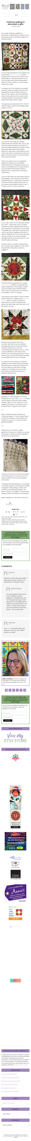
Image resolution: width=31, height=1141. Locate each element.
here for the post (15, 75)
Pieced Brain (15, 6)
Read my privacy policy (20, 1065)
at (9, 574)
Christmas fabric (14, 521)
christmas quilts (23, 521)
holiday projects (19, 522)
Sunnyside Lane (6, 285)
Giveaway (21, 398)
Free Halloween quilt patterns (9, 1084)
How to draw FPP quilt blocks (9, 1074)
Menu (16, 15)
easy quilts (10, 517)
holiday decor (4, 522)
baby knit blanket (12, 520)
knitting (25, 522)
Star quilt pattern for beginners (10, 1091)
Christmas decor (5, 521)
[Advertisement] (15, 958)
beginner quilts (20, 520)
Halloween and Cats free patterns (10, 1081)
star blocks (11, 524)
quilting (15, 517)
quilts (9, 628)
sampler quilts (20, 517)
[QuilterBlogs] (15, 980)
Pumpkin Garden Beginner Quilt (10, 1078)
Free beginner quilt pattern (8, 1088)
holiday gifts (12, 522)
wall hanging (7, 518)
